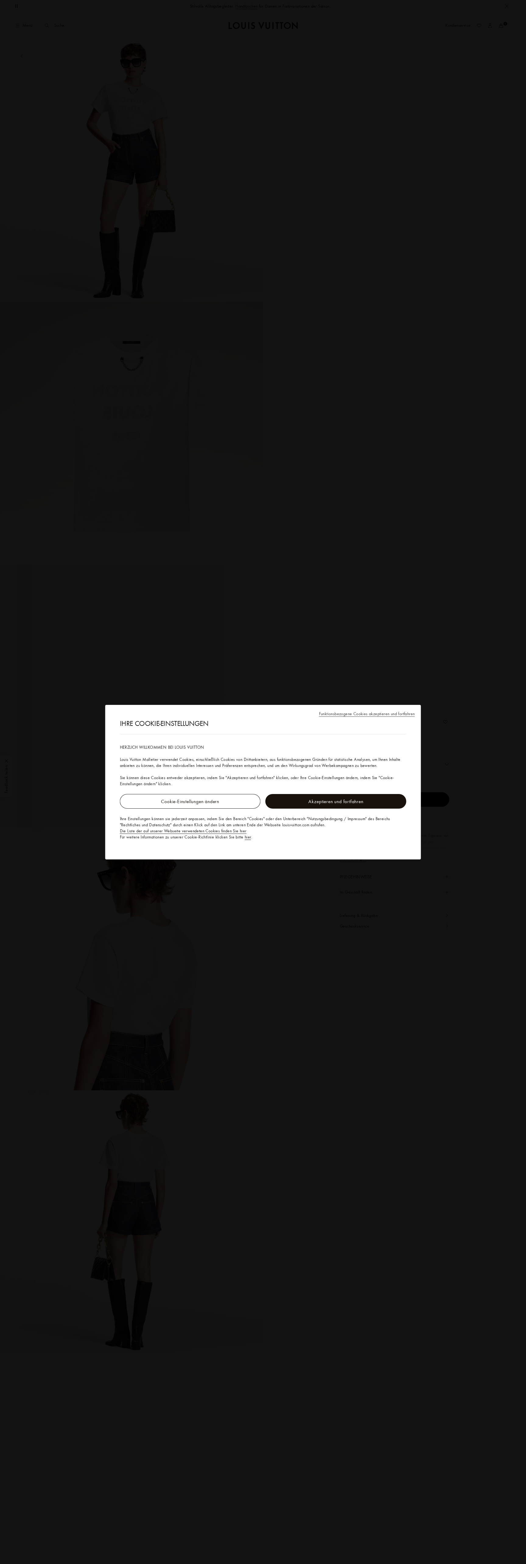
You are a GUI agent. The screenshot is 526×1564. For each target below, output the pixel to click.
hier (248, 837)
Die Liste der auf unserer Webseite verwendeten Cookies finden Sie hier (183, 831)
